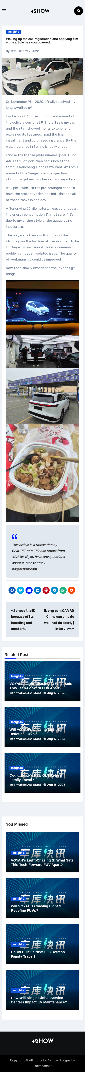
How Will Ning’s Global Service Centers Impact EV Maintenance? (39, 1000)
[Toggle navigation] (4, 10)
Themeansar (42, 1066)
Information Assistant (25, 693)
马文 (13, 51)
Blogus (65, 1060)
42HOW (40, 11)
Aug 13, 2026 (56, 785)
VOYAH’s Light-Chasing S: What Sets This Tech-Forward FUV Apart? (40, 686)
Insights (13, 31)
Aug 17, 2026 (56, 693)
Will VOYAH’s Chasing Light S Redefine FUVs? (34, 732)
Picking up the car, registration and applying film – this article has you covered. (42, 40)
